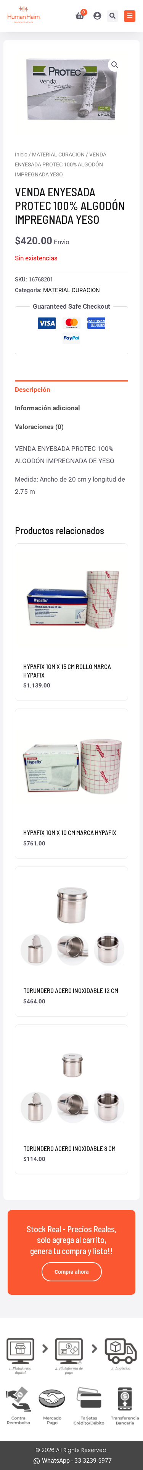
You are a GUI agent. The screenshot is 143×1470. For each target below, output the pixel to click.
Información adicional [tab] (47, 408)
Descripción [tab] (32, 389)
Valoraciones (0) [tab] (39, 427)
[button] (115, 65)
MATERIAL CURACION (58, 154)
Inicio (21, 154)
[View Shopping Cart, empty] (77, 16)
